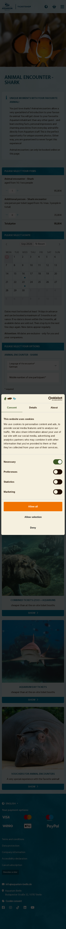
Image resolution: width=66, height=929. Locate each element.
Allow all (33, 506)
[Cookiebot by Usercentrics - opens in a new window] (48, 399)
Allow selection (33, 517)
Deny (33, 527)
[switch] (57, 471)
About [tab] (54, 407)
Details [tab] (33, 407)
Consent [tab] (12, 407)
